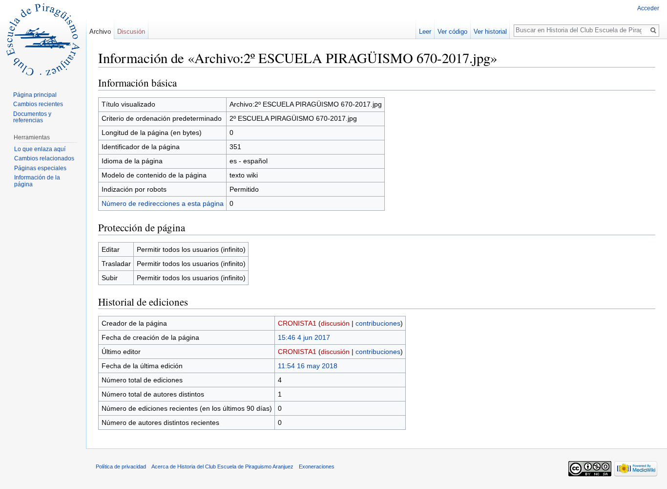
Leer (425, 31)
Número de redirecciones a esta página (163, 203)
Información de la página (37, 181)
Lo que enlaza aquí (39, 149)
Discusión (131, 31)
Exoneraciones (316, 466)
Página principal (35, 94)
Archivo (100, 31)
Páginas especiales (40, 168)
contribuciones (377, 323)
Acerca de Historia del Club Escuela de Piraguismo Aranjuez (222, 466)
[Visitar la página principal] (43, 39)
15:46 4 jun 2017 (304, 337)
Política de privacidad (121, 466)
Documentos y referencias (32, 117)
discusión (335, 323)
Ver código (452, 31)
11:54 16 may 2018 (307, 366)
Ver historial (490, 31)
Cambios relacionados (44, 158)
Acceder (648, 8)
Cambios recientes (38, 104)
